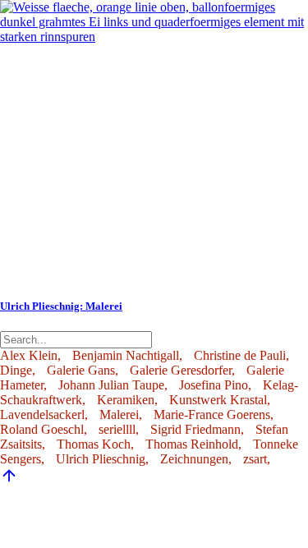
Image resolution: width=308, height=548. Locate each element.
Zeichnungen (194, 459)
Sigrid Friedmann (195, 429)
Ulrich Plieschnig (100, 459)
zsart (255, 459)
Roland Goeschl (42, 429)
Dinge (16, 370)
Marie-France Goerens (212, 414)
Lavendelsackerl (42, 414)
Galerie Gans (81, 370)
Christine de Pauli (240, 355)
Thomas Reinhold (191, 444)
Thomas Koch (94, 444)
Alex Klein (28, 355)
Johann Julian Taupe (111, 385)
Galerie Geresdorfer (181, 370)
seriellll (117, 429)
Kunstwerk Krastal (218, 400)
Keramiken (125, 400)
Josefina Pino (213, 385)
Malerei (119, 414)
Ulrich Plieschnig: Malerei (61, 306)
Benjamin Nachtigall (125, 355)
